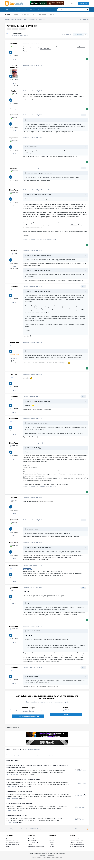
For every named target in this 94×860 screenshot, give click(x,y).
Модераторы (25, 14)
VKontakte (52, 842)
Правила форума (33, 838)
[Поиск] (87, 9)
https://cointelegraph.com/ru (70, 94)
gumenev (19, 33)
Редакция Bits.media (76, 842)
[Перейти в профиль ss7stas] (14, 381)
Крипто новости (10, 838)
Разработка (21, 798)
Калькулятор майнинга (12, 844)
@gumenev (27, 569)
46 (15, 154)
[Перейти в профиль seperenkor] (14, 144)
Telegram (51, 844)
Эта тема (80, 9)
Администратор (74, 838)
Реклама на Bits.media (76, 840)
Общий (26, 35)
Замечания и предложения (36, 846)
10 (15, 83)
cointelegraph (81, 47)
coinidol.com (44, 156)
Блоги (24, 9)
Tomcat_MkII (14, 342)
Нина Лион (13, 190)
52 (15, 390)
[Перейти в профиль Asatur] (14, 97)
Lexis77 (77, 782)
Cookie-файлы (60, 853)
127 (15, 59)
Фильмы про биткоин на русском (17, 815)
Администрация (32, 840)
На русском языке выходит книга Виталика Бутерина (23, 779)
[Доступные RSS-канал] (87, 829)
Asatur (14, 91)
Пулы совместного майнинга (26, 774)
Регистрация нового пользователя (28, 716)
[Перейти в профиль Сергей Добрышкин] (14, 73)
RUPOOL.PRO (78, 769)
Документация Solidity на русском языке (19, 791)
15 (15, 206)
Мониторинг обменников (13, 840)
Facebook (51, 840)
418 (15, 107)
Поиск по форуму (33, 842)
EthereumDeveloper (80, 794)
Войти (73, 3)
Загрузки (41, 9)
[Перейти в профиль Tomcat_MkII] (14, 349)
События (32, 9)
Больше (49, 9)
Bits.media (9, 9)
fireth (76, 806)
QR (61, 857)
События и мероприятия (77, 846)
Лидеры (51, 14)
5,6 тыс (14, 358)
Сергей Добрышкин (14, 66)
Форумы (7, 14)
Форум (17, 9)
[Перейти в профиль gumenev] (9, 35)
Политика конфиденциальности (45, 853)
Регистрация (83, 3)
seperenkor (14, 138)
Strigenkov (78, 818)
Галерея (16, 14)
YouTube (51, 846)
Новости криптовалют (25, 786)
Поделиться (67, 34)
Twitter (51, 838)
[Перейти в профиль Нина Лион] (14, 196)
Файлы (30, 844)
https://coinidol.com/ (46, 657)
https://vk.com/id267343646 (62, 557)
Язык (30, 853)
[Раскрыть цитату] (26, 120)
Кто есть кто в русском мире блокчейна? (19, 803)
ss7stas (14, 374)
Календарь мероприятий (13, 842)
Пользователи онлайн (39, 14)
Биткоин (19, 822)
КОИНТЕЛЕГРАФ (45, 49)
